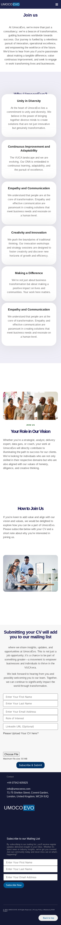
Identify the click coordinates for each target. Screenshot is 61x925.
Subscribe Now (14, 885)
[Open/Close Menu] (56, 4)
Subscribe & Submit (30, 765)
